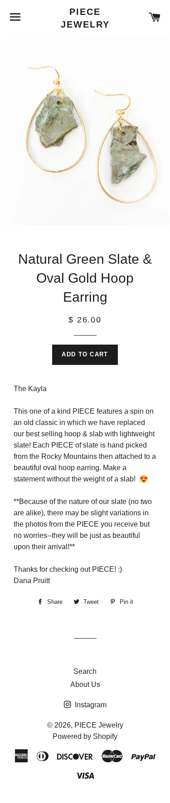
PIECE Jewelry (85, 18)
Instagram (90, 705)
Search (85, 671)
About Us (85, 684)
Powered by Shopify (85, 736)
